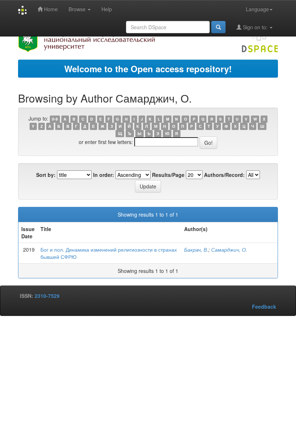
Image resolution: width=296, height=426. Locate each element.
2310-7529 (47, 295)
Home (50, 9)
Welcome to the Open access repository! (148, 68)
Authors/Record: (224, 174)
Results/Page (168, 174)
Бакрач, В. (196, 249)
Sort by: (46, 174)
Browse (78, 9)
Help (106, 9)
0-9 (55, 119)
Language (257, 9)
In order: (103, 174)
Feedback (264, 306)
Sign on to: (255, 27)
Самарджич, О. (229, 249)
